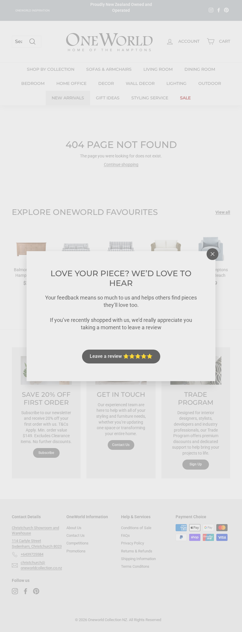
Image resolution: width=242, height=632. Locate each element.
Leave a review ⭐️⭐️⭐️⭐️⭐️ (121, 356)
